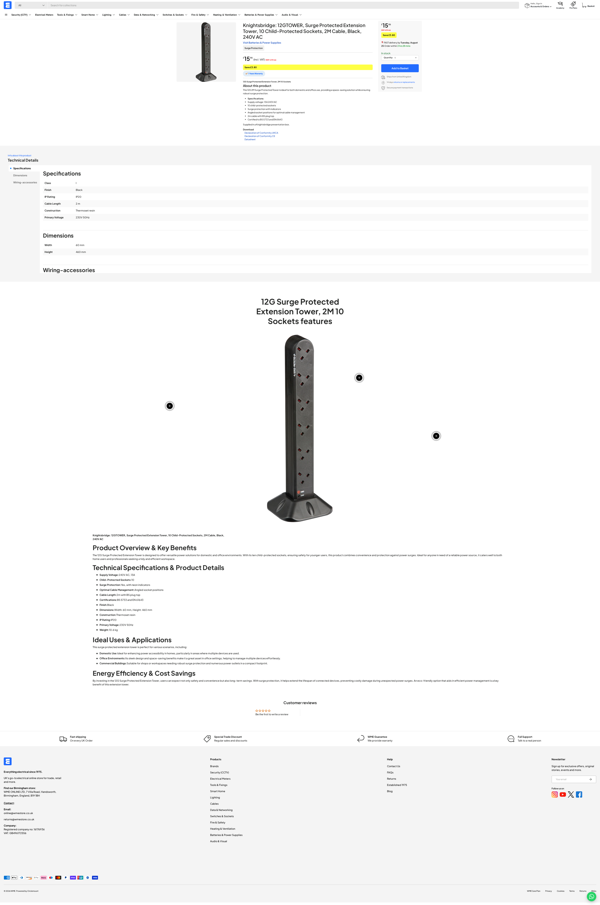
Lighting (106, 14)
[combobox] (267, 5)
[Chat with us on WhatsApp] (591, 896)
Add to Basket (400, 68)
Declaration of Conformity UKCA (261, 132)
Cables (122, 14)
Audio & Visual (290, 14)
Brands (214, 766)
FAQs (390, 772)
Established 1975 (397, 785)
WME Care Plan (533, 891)
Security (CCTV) (19, 14)
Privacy (548, 891)
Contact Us (393, 766)
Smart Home (88, 14)
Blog (390, 791)
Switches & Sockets (173, 14)
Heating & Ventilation (225, 14)
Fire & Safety (198, 14)
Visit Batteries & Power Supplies (262, 42)
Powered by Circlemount (27, 891)
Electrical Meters (44, 14)
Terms (572, 891)
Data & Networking (144, 14)
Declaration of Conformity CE (260, 136)
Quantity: (388, 57)
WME (13, 891)
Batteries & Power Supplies (259, 14)
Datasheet (250, 139)
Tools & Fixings (65, 14)
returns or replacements (404, 82)
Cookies (560, 891)
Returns (391, 778)
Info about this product (19, 155)
